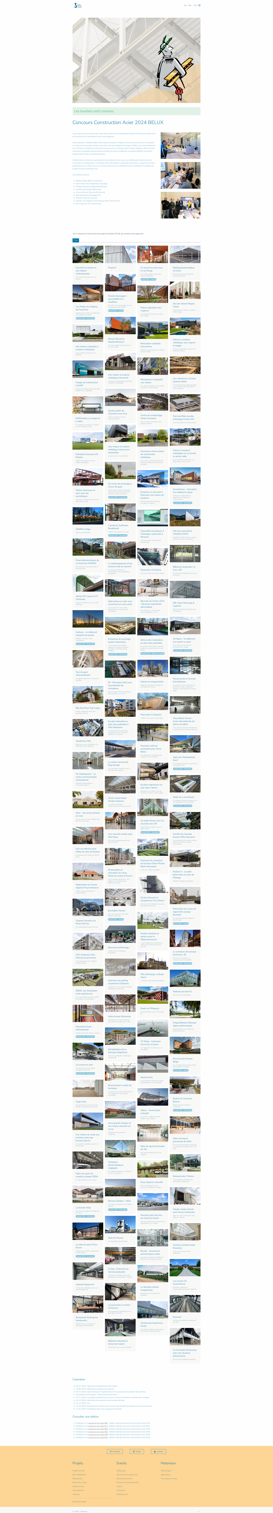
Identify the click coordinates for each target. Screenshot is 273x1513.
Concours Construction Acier (128, 1482)
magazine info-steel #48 (98, 1434)
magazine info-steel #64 (98, 1429)
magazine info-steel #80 (98, 1423)
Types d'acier (166, 1470)
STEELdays (121, 1470)
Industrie (76, 1494)
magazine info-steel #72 (98, 1426)
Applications (166, 1474)
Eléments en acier (80, 1482)
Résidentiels (77, 1478)
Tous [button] (75, 240)
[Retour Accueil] (78, 5)
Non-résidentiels (79, 1474)
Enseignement (122, 1494)
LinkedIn (159, 1451)
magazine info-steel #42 (98, 1437)
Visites (119, 1486)
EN (190, 5)
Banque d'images (79, 1501)
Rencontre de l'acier (124, 1478)
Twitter (138, 1451)
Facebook (116, 1451)
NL (185, 5)
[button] (197, 5)
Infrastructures (78, 1486)
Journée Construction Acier (127, 1474)
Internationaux (78, 1490)
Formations (121, 1490)
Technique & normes (169, 1478)
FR (188, 5)
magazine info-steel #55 (98, 1432)
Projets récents (79, 1470)
